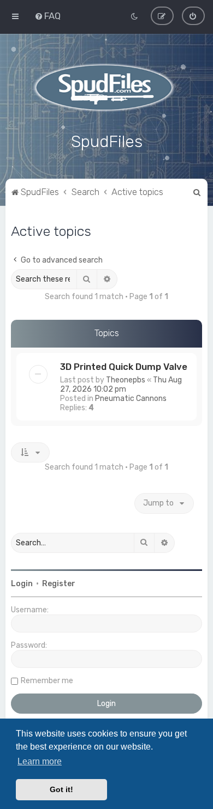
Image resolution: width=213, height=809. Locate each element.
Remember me (47, 680)
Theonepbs (125, 380)
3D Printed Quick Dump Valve (123, 366)
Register (58, 583)
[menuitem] (47, 16)
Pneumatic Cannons (131, 398)
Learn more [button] (39, 761)
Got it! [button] (61, 789)
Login (22, 583)
